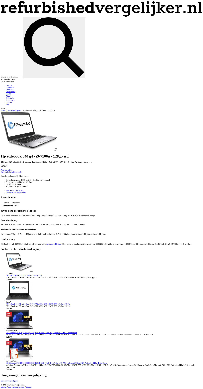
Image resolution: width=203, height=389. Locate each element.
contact (28, 387)
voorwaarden (13, 387)
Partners (9, 102)
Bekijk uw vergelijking (9, 381)
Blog (7, 104)
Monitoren (9, 90)
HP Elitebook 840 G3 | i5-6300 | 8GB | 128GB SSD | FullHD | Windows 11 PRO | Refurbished (41, 333)
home (3, 110)
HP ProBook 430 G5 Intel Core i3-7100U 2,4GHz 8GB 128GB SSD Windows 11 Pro (38, 304)
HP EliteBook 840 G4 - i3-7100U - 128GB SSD (24, 275)
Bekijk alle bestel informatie (11, 172)
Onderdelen (10, 98)
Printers (8, 96)
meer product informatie (14, 190)
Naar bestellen (6, 170)
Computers (10, 87)
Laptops (9, 85)
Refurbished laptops (13, 110)
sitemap (4, 387)
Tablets (8, 94)
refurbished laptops (54, 244)
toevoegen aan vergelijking (16, 192)
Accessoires (10, 100)
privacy (22, 387)
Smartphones (10, 92)
